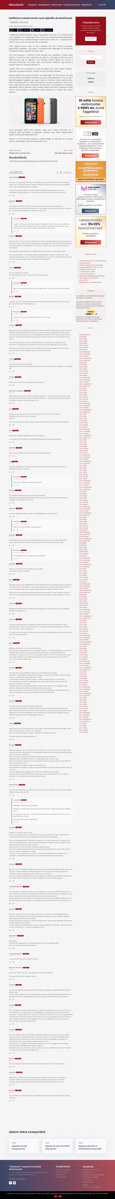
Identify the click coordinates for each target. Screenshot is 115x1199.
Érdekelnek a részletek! (17, 1178)
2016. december (84, 584)
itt (14, 42)
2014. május (83, 650)
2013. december (84, 661)
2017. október (84, 562)
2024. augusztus (84, 386)
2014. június (83, 648)
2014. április (83, 652)
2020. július (83, 491)
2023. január (83, 427)
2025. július (83, 362)
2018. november (84, 534)
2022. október (84, 433)
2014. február (83, 657)
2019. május (83, 521)
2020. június (83, 493)
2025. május (83, 367)
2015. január (83, 633)
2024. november (84, 380)
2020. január (83, 504)
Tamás (21, 285)
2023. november (84, 405)
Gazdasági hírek (88, 1172)
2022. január (83, 453)
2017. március (83, 577)
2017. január (83, 582)
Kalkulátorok (86, 5)
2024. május (83, 392)
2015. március (83, 629)
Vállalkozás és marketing (91, 1187)
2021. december (84, 455)
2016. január (83, 607)
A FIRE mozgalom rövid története (91, 265)
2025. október (84, 356)
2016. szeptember (85, 590)
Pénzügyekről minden (90, 1170)
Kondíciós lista (37, 51)
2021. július (82, 466)
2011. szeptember (85, 719)
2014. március (83, 655)
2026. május (83, 341)
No (60, 1196)
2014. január (83, 659)
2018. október (84, 536)
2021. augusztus (84, 463)
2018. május (83, 547)
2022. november (84, 431)
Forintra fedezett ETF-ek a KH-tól (91, 267)
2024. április (83, 395)
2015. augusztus (84, 618)
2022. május (83, 444)
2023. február (83, 425)
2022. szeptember (85, 435)
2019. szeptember (85, 513)
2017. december (84, 558)
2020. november (84, 483)
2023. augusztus (84, 412)
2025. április (83, 369)
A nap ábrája (87, 1179)
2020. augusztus (84, 489)
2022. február (83, 450)
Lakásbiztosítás (61, 1177)
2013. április (83, 678)
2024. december (84, 377)
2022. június (83, 442)
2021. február (83, 476)
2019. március (83, 526)
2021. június (83, 468)
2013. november (84, 663)
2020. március (83, 500)
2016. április (83, 601)
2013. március (83, 680)
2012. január (83, 711)
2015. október (84, 614)
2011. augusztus (84, 721)
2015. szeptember (85, 616)
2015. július (82, 620)
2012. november (84, 689)
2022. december (84, 429)
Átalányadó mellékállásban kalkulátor (92, 276)
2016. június (83, 597)
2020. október (84, 485)
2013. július (82, 672)
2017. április (83, 575)
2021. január (83, 478)
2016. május (83, 599)
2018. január (83, 556)
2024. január (83, 401)
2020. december (84, 481)
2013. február (83, 683)
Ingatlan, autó (87, 1182)
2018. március (83, 552)
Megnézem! (91, 39)
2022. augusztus (84, 438)
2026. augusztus (84, 334)
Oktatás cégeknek (62, 1172)
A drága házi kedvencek (87, 269)
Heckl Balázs (23, 802)
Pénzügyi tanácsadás (71, 5)
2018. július (82, 543)
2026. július (83, 337)
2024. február (83, 399)
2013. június (83, 674)
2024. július (83, 388)
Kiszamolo (14, 22)
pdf (51, 69)
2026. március (83, 345)
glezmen (22, 220)
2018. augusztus (84, 541)
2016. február (83, 605)
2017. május (83, 573)
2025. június (83, 365)
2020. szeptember (85, 487)
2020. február (83, 502)
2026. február (83, 347)
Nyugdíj (85, 1184)
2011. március (83, 730)
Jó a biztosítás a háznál (87, 271)
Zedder (21, 314)
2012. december (84, 687)
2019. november (84, 509)
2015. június (83, 622)
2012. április (83, 704)
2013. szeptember (85, 668)
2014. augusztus (84, 644)
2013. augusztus (84, 670)
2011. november (84, 715)
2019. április (83, 524)
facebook (90, 78)
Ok (56, 1196)
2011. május (83, 728)
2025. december (84, 352)
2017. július (82, 569)
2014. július (82, 646)
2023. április (83, 420)
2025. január (83, 375)
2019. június (83, 519)
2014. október (84, 640)
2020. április (83, 498)
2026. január (83, 350)
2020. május (83, 496)
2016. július (82, 594)
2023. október (84, 407)
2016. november (84, 586)
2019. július (82, 517)
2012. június (83, 700)
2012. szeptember (85, 693)
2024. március (83, 397)
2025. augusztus (84, 360)
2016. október (84, 588)
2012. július (82, 698)
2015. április (83, 627)
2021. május (83, 470)
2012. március (83, 706)
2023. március (83, 423)
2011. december (84, 713)
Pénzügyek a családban (91, 1177)
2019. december (84, 506)
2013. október (84, 665)
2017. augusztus (84, 566)
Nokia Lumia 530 (41, 37)
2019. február (83, 528)
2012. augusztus (84, 695)
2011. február (83, 732)
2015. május (83, 625)
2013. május (83, 676)
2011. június (83, 725)
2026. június (83, 339)
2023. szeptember (85, 410)
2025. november (84, 354)
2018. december (84, 532)
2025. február (83, 373)
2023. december (84, 403)
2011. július (82, 723)
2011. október (84, 717)
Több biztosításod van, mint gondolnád (92, 261)
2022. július (82, 440)
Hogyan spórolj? (85, 263)
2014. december (84, 635)
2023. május (83, 418)
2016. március (83, 603)
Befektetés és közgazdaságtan (93, 1175)
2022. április (83, 446)
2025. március (83, 371)
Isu (20, 479)
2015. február (83, 631)
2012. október (84, 691)
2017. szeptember (85, 564)
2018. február (83, 554)
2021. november (84, 457)
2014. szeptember (85, 642)
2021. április (83, 472)
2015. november (84, 612)
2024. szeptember (85, 384)
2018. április (83, 549)
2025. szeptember (85, 358)
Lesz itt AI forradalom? (87, 274)
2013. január (83, 685)
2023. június (83, 416)
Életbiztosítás (56, 5)
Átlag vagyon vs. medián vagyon (90, 282)
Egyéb (14, 1143)
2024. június (83, 390)
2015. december (84, 609)
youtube (91, 82)
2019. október (84, 511)
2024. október (84, 382)
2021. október (84, 459)
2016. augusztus (84, 592)
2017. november (84, 560)
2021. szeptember (85, 461)
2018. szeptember (85, 539)
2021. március (83, 474)
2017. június (83, 571)
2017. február (83, 579)
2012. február (83, 708)
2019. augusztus (84, 515)
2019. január (83, 530)
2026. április (83, 343)
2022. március (83, 448)
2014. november (84, 637)
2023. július (82, 414)
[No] (113, 1195)
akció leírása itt (52, 40)
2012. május (83, 702)
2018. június (83, 545)
